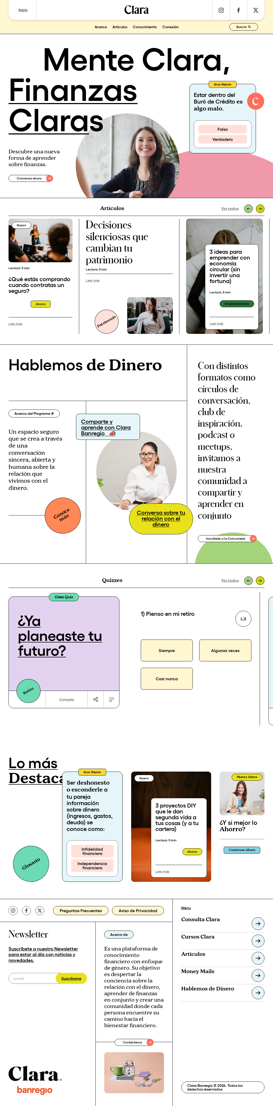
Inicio (23, 10)
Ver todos (230, 208)
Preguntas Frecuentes (81, 910)
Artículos (120, 27)
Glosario (31, 864)
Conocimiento (145, 27)
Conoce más (61, 514)
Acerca (101, 27)
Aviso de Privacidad (138, 910)
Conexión (170, 27)
